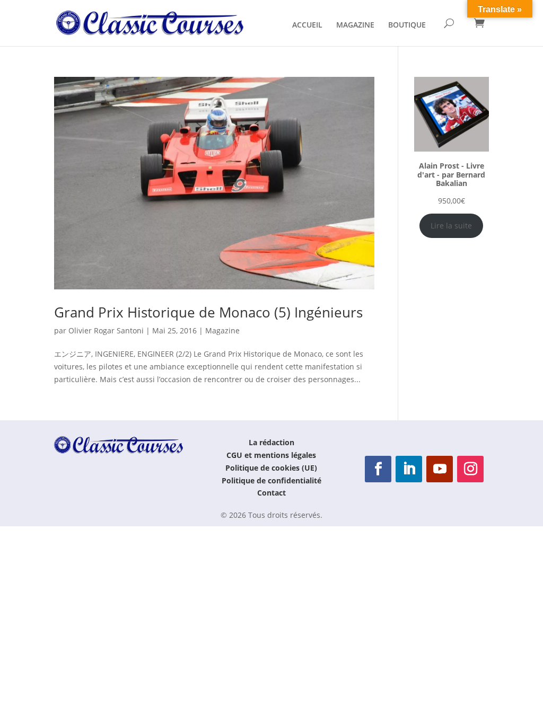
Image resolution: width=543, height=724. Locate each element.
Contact (271, 493)
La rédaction (271, 442)
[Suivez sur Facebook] (378, 469)
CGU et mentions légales (271, 455)
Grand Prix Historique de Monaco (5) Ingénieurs (208, 312)
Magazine (222, 330)
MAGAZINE (355, 25)
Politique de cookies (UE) (271, 468)
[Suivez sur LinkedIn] (409, 469)
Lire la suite (451, 225)
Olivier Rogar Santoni (106, 330)
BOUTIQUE (407, 25)
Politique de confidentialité (271, 480)
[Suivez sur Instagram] (470, 469)
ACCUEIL (307, 25)
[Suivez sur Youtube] (439, 469)
